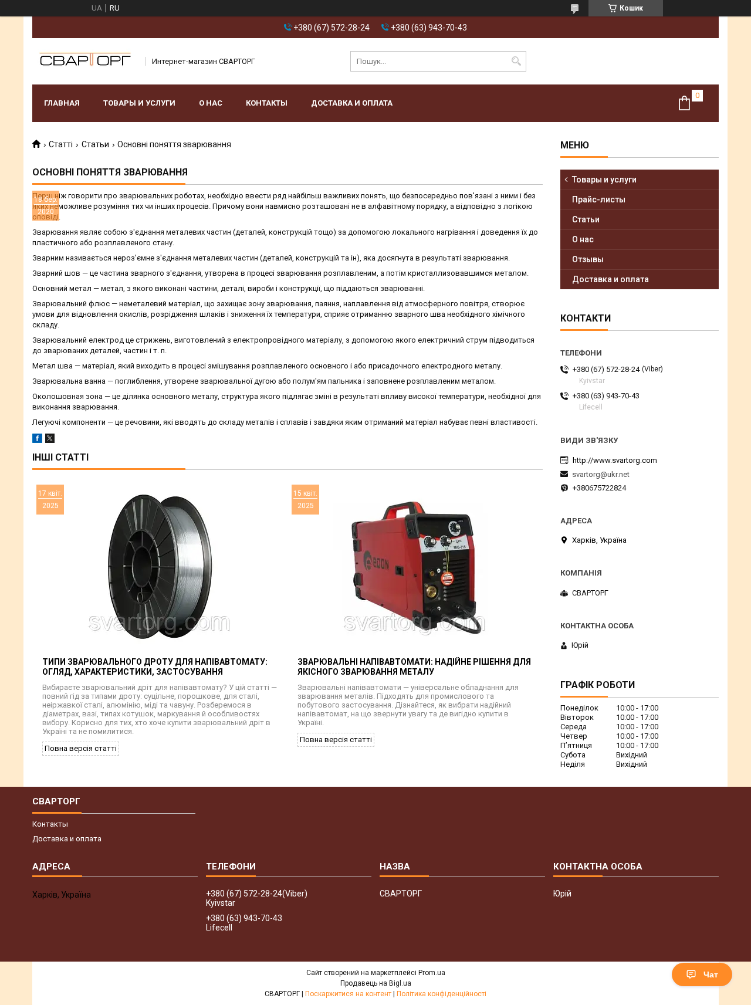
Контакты (266, 103)
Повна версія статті (81, 748)
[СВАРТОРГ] (85, 61)
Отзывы (588, 259)
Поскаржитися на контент (348, 994)
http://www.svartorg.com (615, 460)
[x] (50, 440)
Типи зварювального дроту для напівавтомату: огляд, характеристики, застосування (155, 666)
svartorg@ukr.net (601, 474)
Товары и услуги (139, 103)
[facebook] (37, 440)
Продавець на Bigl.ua (375, 983)
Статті (61, 144)
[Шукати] (516, 61)
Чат (710, 974)
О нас (210, 103)
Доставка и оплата (352, 103)
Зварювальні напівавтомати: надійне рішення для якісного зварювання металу (414, 666)
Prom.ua (431, 973)
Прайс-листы (598, 199)
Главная (62, 103)
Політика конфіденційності (441, 994)
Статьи (95, 144)
